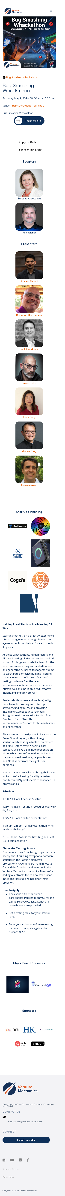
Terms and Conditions (11, 1169)
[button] (51, 11)
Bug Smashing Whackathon (21, 77)
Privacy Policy (8, 1177)
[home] (12, 11)
